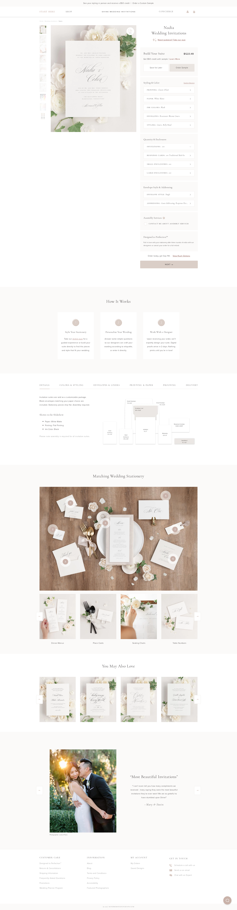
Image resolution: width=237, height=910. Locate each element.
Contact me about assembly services (169, 224)
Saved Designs (137, 868)
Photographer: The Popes (58, 835)
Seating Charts (138, 643)
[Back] (50, 78)
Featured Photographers (98, 888)
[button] (227, 900)
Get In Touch (178, 859)
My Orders (135, 863)
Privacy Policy (93, 878)
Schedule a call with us (184, 865)
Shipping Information (49, 873)
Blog (89, 868)
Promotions (45, 883)
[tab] (45, 386)
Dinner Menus (57, 643)
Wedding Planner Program (51, 888)
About (89, 863)
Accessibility (92, 883)
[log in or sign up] (187, 11)
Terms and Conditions (96, 873)
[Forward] (136, 78)
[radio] (43, 29)
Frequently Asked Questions (52, 878)
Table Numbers (179, 643)
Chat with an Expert (183, 875)
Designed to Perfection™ (50, 863)
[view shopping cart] (194, 11)
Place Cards (98, 643)
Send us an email (182, 870)
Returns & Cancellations (50, 868)
